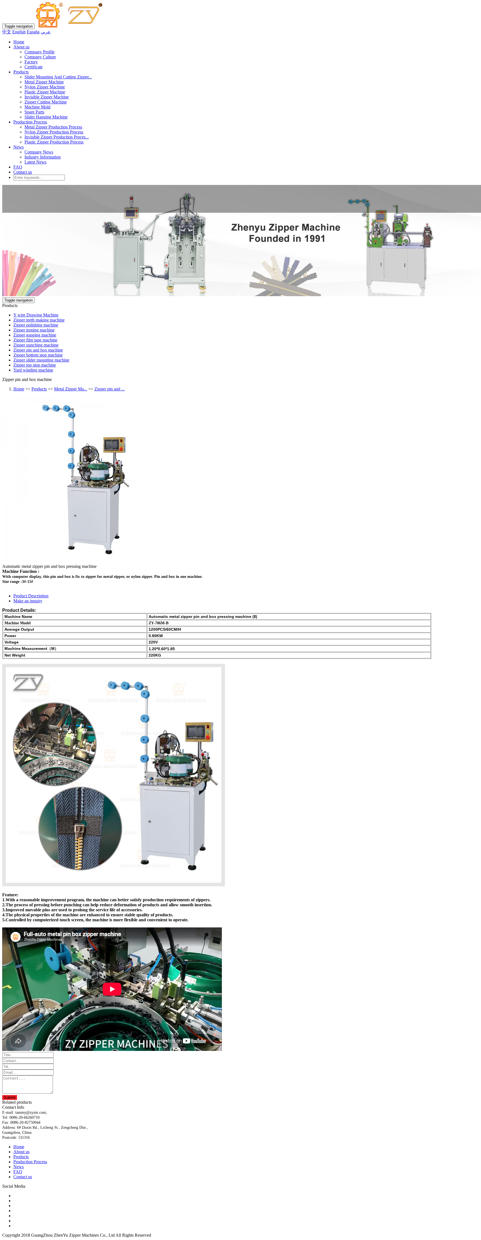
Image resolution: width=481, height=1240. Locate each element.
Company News (38, 152)
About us (21, 46)
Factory (31, 62)
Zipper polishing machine (35, 325)
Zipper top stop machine (34, 365)
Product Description (30, 595)
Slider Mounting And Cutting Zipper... (58, 77)
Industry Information (42, 157)
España (33, 31)
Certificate (33, 67)
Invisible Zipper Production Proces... (56, 137)
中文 (6, 31)
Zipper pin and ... (109, 389)
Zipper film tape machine (35, 340)
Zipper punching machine (35, 345)
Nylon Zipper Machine (44, 87)
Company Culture (40, 57)
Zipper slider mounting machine (41, 360)
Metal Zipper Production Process (53, 127)
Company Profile (39, 51)
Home (18, 41)
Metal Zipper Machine (44, 82)
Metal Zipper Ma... (70, 389)
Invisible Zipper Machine (46, 97)
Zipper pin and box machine (38, 350)
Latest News (35, 162)
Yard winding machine (33, 370)
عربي (46, 31)
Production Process (30, 122)
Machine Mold (37, 107)
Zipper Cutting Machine (45, 102)
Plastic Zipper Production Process (54, 142)
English (19, 31)
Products (21, 72)
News (18, 147)
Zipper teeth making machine (39, 320)
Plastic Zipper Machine (44, 92)
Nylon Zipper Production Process (53, 132)
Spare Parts (34, 112)
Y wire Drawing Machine (35, 315)
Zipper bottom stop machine (38, 355)
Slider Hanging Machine (46, 117)
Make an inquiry (27, 600)
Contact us (22, 172)
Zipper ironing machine (34, 330)
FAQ (17, 167)
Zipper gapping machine (34, 335)
